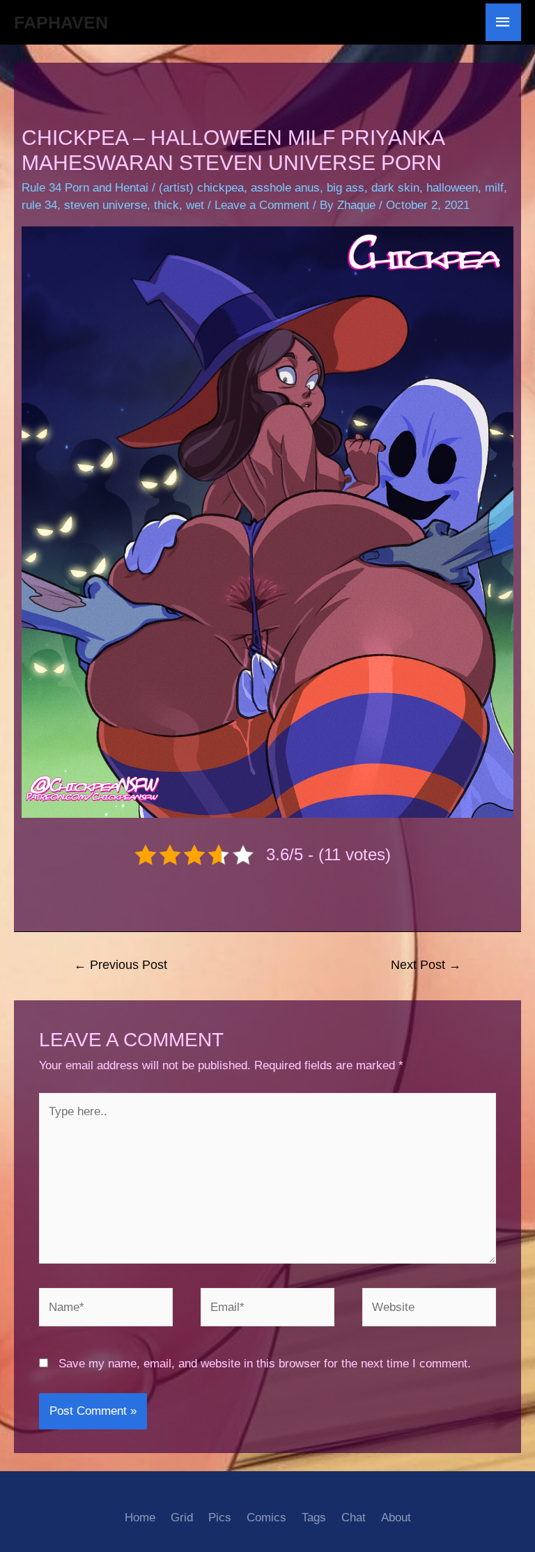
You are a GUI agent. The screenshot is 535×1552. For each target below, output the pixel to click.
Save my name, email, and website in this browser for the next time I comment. (265, 1363)
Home (140, 1517)
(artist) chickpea (201, 187)
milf (494, 187)
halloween (452, 187)
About (396, 1517)
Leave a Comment (262, 205)
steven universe (105, 205)
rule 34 (39, 205)
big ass (345, 187)
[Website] (429, 1310)
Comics (266, 1517)
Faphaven (61, 22)
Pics (219, 1517)
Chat (353, 1517)
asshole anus (285, 187)
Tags (314, 1517)
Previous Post (120, 965)
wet (195, 205)
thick (166, 205)
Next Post (426, 965)
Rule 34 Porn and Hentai (85, 187)
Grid (182, 1517)
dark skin (395, 187)
